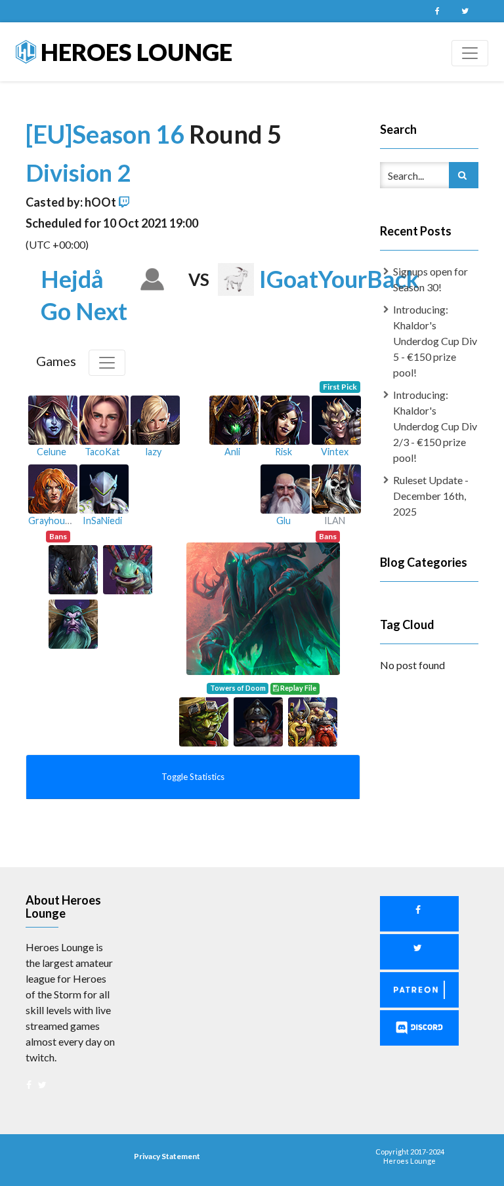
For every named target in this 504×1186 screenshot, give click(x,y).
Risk (283, 451)
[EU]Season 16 (107, 134)
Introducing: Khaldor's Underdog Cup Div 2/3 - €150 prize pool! (435, 426)
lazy (153, 451)
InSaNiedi (102, 520)
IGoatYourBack (339, 278)
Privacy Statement (167, 1156)
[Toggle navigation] (470, 53)
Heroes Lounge (134, 51)
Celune (51, 451)
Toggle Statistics (192, 776)
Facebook (437, 11)
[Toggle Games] (107, 363)
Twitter (464, 11)
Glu (283, 520)
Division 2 (78, 172)
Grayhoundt (53, 520)
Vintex (334, 451)
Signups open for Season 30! (430, 279)
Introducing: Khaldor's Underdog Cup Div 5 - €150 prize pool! (435, 340)
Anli (232, 451)
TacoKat (102, 451)
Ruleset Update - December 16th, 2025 (431, 496)
